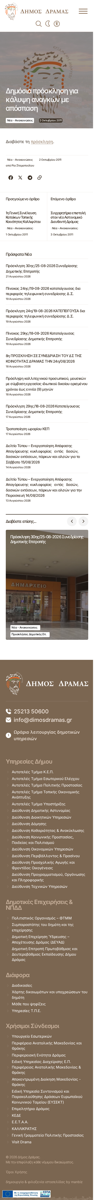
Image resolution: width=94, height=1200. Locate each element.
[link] (36, 11)
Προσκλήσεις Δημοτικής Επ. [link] (29, 634)
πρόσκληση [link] (42, 141)
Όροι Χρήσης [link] (16, 1172)
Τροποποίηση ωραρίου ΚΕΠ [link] (27, 429)
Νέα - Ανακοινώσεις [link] (20, 120)
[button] (72, 521)
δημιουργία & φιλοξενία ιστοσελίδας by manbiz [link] (44, 1182)
